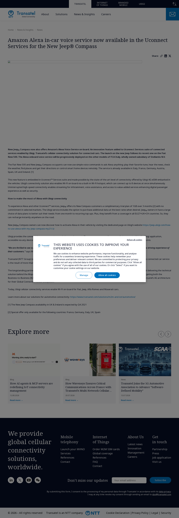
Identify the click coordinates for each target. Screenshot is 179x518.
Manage (84, 275)
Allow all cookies (107, 275)
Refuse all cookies (134, 240)
